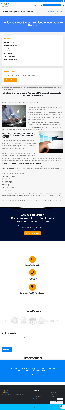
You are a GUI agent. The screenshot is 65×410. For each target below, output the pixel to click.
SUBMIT (6, 349)
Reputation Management (9, 50)
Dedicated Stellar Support (10, 62)
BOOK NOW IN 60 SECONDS (32, 233)
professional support (19, 147)
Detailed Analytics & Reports (10, 59)
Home (62, 10)
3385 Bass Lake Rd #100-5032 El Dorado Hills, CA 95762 (13, 1)
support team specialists (16, 195)
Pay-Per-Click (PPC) (8, 53)
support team (40, 127)
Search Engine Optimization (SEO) (11, 48)
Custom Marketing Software (10, 45)
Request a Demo (10, 79)
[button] (29, 375)
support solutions (37, 126)
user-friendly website (7, 202)
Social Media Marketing (9, 56)
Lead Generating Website (9, 42)
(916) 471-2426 (38, 398)
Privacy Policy (53, 392)
